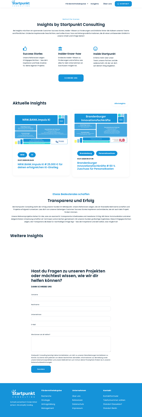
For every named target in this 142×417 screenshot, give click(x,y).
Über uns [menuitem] (76, 396)
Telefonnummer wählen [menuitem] (114, 400)
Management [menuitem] (47, 408)
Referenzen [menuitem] (77, 400)
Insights (95, 4)
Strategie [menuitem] (45, 400)
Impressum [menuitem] (77, 408)
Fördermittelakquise (76, 4)
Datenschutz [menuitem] (78, 404)
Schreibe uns (70, 78)
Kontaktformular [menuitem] (110, 396)
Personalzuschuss (107, 153)
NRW (22, 155)
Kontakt (124, 4)
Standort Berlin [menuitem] (110, 408)
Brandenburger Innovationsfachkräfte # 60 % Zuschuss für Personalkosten (96, 166)
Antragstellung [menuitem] (48, 404)
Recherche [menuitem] (46, 396)
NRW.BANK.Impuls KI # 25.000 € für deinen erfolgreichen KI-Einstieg (40, 166)
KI (32, 155)
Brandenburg (86, 153)
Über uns (107, 4)
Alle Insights (119, 103)
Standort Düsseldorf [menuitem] (112, 404)
